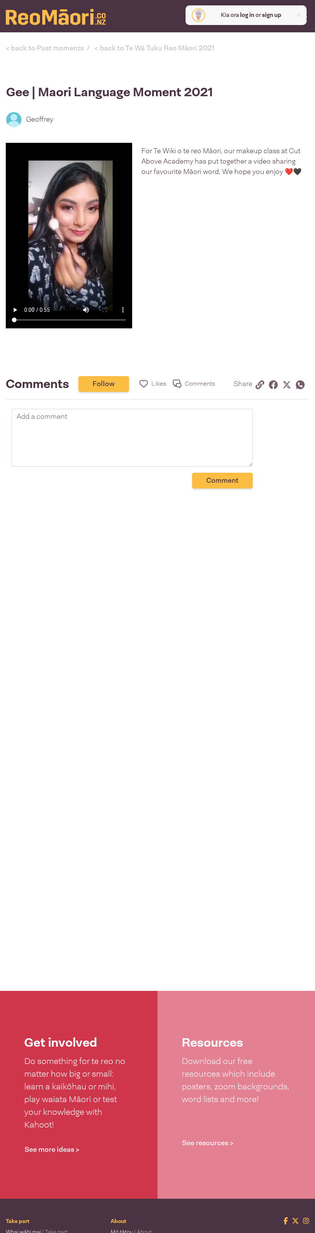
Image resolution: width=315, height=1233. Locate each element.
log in (247, 15)
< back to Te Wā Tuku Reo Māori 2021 (154, 48)
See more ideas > (52, 1149)
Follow (104, 383)
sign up (271, 15)
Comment (222, 480)
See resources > (208, 1143)
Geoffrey (39, 119)
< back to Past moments (45, 48)
